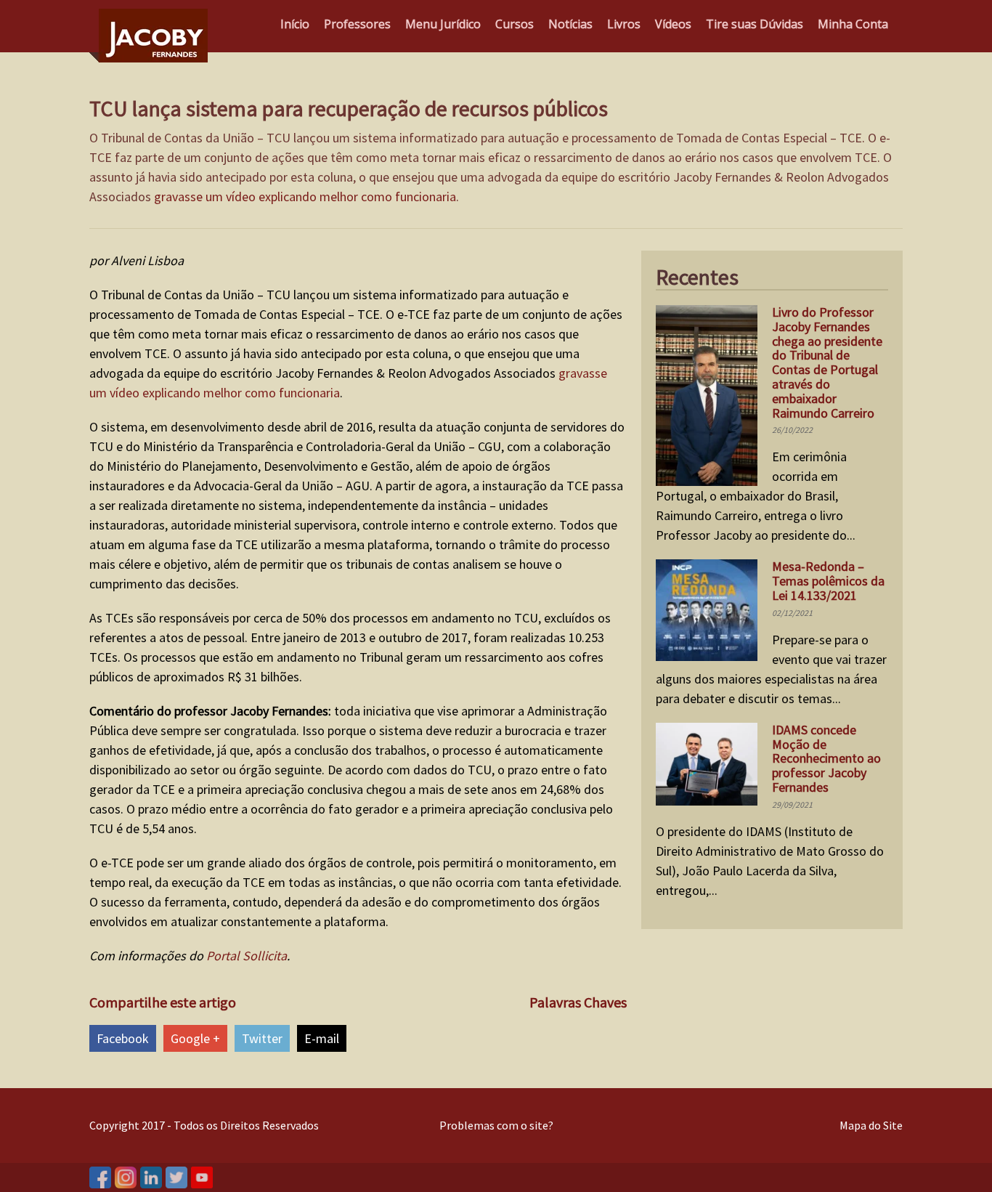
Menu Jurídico (443, 24)
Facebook (123, 1038)
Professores (357, 24)
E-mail (321, 1038)
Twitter (262, 1038)
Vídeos (673, 24)
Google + (195, 1038)
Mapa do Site (871, 1125)
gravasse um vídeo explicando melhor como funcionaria (305, 196)
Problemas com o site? (496, 1125)
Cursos (514, 24)
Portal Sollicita (246, 955)
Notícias (570, 24)
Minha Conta (853, 24)
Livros (624, 24)
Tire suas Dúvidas (754, 24)
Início (294, 24)
